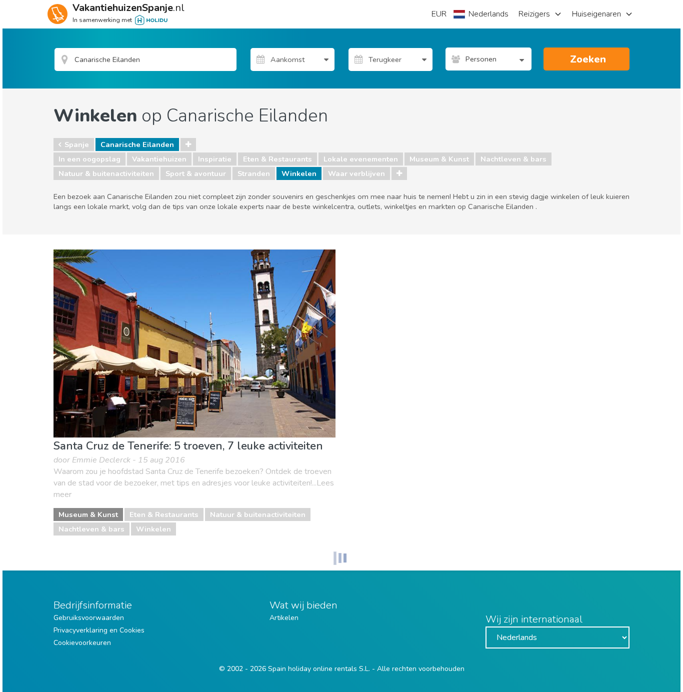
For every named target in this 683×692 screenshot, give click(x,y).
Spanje (76, 145)
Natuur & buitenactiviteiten (106, 173)
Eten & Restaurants (277, 159)
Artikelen (284, 617)
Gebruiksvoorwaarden (89, 617)
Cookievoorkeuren (82, 643)
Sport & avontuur (196, 173)
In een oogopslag (89, 159)
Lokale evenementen (361, 159)
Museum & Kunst (439, 159)
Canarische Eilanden (137, 145)
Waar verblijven (356, 173)
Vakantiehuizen (159, 159)
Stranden (254, 173)
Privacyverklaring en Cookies (99, 630)
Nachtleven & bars (513, 159)
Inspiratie (215, 159)
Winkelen (299, 173)
